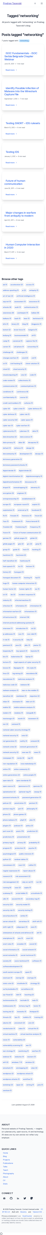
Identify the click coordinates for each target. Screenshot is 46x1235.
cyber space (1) (27, 420)
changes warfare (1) (10, 358)
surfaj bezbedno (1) (10, 989)
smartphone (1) (8, 938)
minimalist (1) (17, 702)
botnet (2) (7, 330)
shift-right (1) (8, 927)
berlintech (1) (38, 318)
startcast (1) (7, 978)
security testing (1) (25, 910)
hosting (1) (28, 578)
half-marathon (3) (10, 561)
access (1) (30, 285)
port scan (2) (8, 831)
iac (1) (37, 589)
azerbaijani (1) (22, 313)
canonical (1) (17, 341)
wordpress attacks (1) (11, 1079)
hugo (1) (6, 583)
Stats (5, 1184)
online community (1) (22, 769)
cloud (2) (6, 369)
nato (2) (25, 735)
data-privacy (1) (9, 442)
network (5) (35, 741)
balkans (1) (7, 318)
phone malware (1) (10, 820)
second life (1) (17, 899)
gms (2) (21, 544)
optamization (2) (9, 792)
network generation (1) (28, 747)
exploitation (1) (8, 510)
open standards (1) (23, 780)
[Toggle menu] (41, 3)
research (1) (7, 876)
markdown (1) (21, 696)
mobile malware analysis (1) (24, 707)
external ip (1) (23, 510)
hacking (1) (36, 549)
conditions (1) (8, 392)
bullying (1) (7, 335)
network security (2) (11, 752)
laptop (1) (29, 657)
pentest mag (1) (9, 809)
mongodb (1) (31, 713)
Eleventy (23, 1212)
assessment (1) (20, 301)
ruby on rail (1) (27, 882)
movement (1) (33, 718)
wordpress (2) (8, 1073)
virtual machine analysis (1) (30, 1034)
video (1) (22, 1028)
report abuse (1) (29, 871)
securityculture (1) (10, 916)
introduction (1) (22, 628)
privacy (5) (22, 842)
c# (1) (34, 335)
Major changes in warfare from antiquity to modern (20, 214)
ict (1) (5, 594)
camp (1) (6, 341)
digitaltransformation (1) (12, 482)
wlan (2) (34, 1068)
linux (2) (6, 673)
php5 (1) (23, 820)
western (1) (31, 1057)
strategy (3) (34, 983)
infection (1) (7, 606)
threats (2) (7, 1017)
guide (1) (16, 549)
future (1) (6, 533)
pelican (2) (7, 803)
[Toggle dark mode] (35, 3)
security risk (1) (9, 910)
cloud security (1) (19, 369)
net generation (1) (10, 741)
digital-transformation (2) (13, 476)
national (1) (16, 724)
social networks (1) (10, 955)
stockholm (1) (22, 983)
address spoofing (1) (11, 290)
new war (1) (26, 752)
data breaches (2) (10, 437)
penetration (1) (20, 803)
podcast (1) (18, 826)
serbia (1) (23, 916)
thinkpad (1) (34, 1012)
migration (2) (35, 696)
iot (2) (33, 628)
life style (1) (31, 668)
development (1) (26, 454)
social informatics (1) (11, 950)
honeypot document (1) (12, 578)
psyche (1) (32, 848)
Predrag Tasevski (12, 3)
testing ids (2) (8, 1012)
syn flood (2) (8, 995)
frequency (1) (35, 527)
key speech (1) (21, 651)
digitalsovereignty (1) (34, 476)
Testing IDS (12, 151)
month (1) (21, 718)
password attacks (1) (11, 797)
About (5, 1177)
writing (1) (30, 1085)
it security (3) (18, 640)
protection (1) (20, 848)
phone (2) (6, 814)
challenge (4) (8, 352)
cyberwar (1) (24, 431)
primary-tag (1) (8, 842)
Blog (5, 1156)
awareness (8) (8, 313)
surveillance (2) (27, 989)
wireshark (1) (8, 1068)
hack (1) (26, 549)
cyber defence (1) (35, 409)
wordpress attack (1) (25, 1073)
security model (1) (23, 904)
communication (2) (10, 386)
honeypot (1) (19, 572)
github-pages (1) (20, 538)
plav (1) (32, 820)
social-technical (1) (28, 955)
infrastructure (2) (9, 617)
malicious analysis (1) (26, 679)
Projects (6, 1160)
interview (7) (8, 628)
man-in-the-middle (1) (30, 690)
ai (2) (24, 290)
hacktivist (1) (8, 555)
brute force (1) (19, 330)
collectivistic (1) (24, 380)
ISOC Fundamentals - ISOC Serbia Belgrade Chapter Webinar (20, 56)
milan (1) (6, 702)
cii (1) (5, 363)
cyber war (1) (8, 425)
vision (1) (6, 1040)
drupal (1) (6, 487)
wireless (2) (29, 1062)
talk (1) (18, 995)
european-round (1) (21, 504)
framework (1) (17, 521)
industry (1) (7, 600)
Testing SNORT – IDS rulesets (23, 123)
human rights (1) (25, 589)
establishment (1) (28, 499)
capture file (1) (31, 341)
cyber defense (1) (9, 414)
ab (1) (5, 285)
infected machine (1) (23, 600)
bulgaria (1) (32, 330)
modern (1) (7, 713)
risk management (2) (11, 882)
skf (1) (39, 933)
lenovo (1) (6, 668)
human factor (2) (9, 589)
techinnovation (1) (10, 1000)
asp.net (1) (7, 301)
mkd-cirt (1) (30, 702)
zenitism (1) (7, 1090)
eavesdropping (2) (20, 487)
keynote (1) (35, 651)
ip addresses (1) (9, 634)
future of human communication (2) (27, 533)
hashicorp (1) (25, 561)
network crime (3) (9, 747)
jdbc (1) (27, 645)
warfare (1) (36, 1051)
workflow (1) (27, 1079)
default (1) (7, 448)
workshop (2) (8, 1085)
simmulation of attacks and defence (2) (18, 933)
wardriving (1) (23, 1051)
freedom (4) (7, 527)
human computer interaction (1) (24, 583)
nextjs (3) (20, 758)
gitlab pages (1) (9, 544)
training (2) (38, 1017)
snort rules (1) (8, 944)
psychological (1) (9, 854)
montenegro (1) (8, 718)
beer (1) (27, 318)
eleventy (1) (35, 487)
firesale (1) (14, 516)
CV (4, 1180)
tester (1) (36, 1006)
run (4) (38, 882)
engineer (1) (21, 493)
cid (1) (34, 358)
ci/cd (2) (25, 358)
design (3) (30, 448)
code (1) (33, 375)
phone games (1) (20, 814)
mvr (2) (5, 724)
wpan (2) (19, 1085)
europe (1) (7, 504)
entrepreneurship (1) (11, 499)
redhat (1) (32, 865)
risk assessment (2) (23, 876)
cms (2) (24, 375)
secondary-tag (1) (32, 899)
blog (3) (25, 324)
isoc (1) (21, 634)
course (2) (24, 397)
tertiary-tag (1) (24, 1006)
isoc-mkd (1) (31, 634)
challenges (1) (22, 352)
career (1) (6, 347)
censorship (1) (32, 347)
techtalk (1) (24, 1000)
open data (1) (8, 780)
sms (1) (20, 938)
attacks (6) (7, 307)
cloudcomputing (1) (10, 375)
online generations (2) (11, 775)
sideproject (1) (21, 927)
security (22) (8, 904)
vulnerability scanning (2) (12, 1045)
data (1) (35, 431)
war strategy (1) (9, 1051)
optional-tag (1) (25, 792)
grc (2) (29, 544)
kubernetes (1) (16, 657)
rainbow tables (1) (21, 859)
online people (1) (29, 775)
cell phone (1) (19, 347)
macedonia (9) (31, 673)
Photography (8, 1173)
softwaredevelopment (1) (12, 966)
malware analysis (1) (10, 690)
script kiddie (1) (21, 893)
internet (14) (24, 617)
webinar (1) (7, 1057)
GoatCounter (27, 1216)
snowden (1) (21, 944)
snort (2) (29, 938)
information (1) (35, 606)
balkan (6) (35, 313)
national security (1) (10, 735)
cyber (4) (6, 409)
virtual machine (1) (10, 1034)
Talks (5, 1167)
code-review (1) (9, 380)
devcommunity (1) (9, 454)
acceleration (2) (16, 285)
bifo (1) (5, 324)
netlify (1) (23, 741)
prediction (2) (32, 831)
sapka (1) (27, 887)
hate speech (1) (9, 566)
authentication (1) (31, 307)
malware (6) (24, 685)
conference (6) (22, 392)
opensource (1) (24, 786)
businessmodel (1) (21, 335)
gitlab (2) (33, 538)
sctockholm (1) (36, 893)
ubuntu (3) (7, 1023)
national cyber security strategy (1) (16, 730)
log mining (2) (18, 673)
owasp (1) (37, 792)
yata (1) (40, 1085)
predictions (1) (8, 837)
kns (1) (5, 657)
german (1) (7, 538)
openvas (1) (37, 786)
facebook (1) (36, 510)
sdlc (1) (5, 899)
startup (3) (20, 978)
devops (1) (39, 454)
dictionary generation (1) (12, 459)
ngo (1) (30, 758)
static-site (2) (8, 983)
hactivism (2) (21, 555)
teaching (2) (29, 995)
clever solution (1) (32, 363)
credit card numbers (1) (12, 403)
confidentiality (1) (9, 397)
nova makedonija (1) (28, 764)
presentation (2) (23, 837)
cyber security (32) (10, 420)
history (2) (7, 572)
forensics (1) (26, 516)
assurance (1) (34, 301)
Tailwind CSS (37, 1212)
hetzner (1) (30, 566)
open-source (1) (9, 786)
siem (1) (33, 927)
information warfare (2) (12, 611)
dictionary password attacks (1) (15, 465)
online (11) (6, 769)
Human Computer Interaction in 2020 (22, 246)
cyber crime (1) (19, 409)
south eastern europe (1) (12, 972)
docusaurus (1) (30, 482)
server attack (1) (9, 921)
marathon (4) (8, 696)
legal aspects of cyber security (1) (27, 662)
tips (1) (17, 1017)
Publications (8, 1163)
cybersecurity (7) (9, 431)
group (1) (6, 549)
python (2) (7, 859)
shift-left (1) (37, 921)
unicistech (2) (19, 1023)
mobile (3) (6, 707)
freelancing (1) (21, 527)
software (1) (36, 961)
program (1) (7, 848)
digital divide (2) (25, 470)
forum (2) (38, 516)
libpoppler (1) (19, 668)
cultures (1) (28, 403)
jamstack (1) (7, 645)
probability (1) (34, 842)
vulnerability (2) (19, 1040)
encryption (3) (8, 493)
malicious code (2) (10, 685)
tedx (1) (35, 1000)
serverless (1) (24, 921)
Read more (10, 70)
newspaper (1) (8, 758)
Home (5, 1153)
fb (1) (5, 516)
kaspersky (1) (8, 651)
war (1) (28, 1045)
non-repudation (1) (10, 764)
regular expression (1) (11, 871)
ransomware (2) (9, 865)
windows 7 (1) (17, 1062)
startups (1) (31, 978)
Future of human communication (14, 182)
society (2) (7, 961)
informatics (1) (21, 606)
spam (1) (28, 972)
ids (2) (13, 594)
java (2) (18, 645)
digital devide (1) (9, 470)
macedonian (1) (9, 679)
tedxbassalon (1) (9, 1006)
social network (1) (29, 950)
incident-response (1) (27, 594)
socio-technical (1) (22, 961)
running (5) (7, 887)
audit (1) (18, 307)
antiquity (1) (33, 290)
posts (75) (20, 831)
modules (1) (18, 713)
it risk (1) (6, 640)
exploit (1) (36, 504)
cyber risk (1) (25, 414)
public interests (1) (26, 854)
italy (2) (29, 640)
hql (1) (37, 578)
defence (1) (18, 448)
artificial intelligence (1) (26, 296)
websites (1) (19, 1057)
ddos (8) (22, 442)
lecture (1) (7, 662)
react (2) (21, 865)
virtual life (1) (33, 1028)
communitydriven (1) (28, 386)
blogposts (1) (36, 324)
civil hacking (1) (16, 363)
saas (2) (18, 887)
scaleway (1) (7, 893)
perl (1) (20, 809)
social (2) (32, 944)
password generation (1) (31, 797)
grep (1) (38, 544)
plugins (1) (7, 826)
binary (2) (15, 324)
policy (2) (29, 826)
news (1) (37, 752)
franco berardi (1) (32, 521)
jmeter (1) (37, 645)
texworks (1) (21, 1012)
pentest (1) (33, 803)
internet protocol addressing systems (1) (18, 623)
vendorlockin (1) (9, 1028)
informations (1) (30, 611)
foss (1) (6, 521)
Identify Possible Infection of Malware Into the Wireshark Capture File (21, 91)
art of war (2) (8, 296)
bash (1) (17, 318)
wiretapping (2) (22, 1068)
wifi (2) (5, 1062)
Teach (5, 1170)
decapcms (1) (33, 442)
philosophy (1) (32, 809)
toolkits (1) (27, 1017)
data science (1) (26, 437)
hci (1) (20, 566)
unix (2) (31, 1023)
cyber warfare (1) (22, 425)
